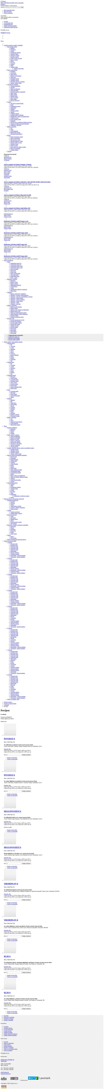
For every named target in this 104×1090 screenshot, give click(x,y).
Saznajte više (7, 749)
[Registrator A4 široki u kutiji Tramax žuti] (8, 240)
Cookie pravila (7, 1031)
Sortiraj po (3, 717)
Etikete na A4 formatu (14, 338)
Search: (2, 7)
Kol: (5, 754)
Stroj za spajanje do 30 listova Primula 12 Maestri (17, 164)
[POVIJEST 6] (10, 735)
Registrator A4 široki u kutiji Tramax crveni (16, 221)
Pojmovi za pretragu (9, 1017)
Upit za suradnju (8, 1050)
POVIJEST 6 (9, 739)
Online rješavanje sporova (10, 1034)
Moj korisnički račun (9, 10)
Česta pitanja (7, 1044)
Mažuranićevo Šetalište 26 (7, 1059)
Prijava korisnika (8, 13)
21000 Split (4, 1061)
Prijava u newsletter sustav (10, 1049)
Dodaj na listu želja (12, 757)
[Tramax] (3, 1)
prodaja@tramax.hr (6, 1073)
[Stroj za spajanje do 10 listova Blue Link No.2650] (8, 190)
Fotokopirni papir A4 (13, 336)
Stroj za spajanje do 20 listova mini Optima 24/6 (17, 208)
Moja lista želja (8, 11)
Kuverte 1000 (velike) (14, 339)
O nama (6, 21)
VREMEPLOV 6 (11, 884)
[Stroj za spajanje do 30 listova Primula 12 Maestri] (8, 160)
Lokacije (6, 1026)
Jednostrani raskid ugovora (11, 27)
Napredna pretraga (8, 1018)
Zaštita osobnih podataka (10, 25)
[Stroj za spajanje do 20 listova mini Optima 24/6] (8, 203)
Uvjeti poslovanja (8, 23)
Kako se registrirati (9, 1043)
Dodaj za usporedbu (12, 759)
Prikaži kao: (4, 721)
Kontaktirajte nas (8, 24)
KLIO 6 (7, 956)
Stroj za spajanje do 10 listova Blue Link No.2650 (17, 195)
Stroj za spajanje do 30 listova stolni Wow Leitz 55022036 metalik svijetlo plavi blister (27, 182)
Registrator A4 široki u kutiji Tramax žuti (15, 244)
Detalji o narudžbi (8, 1020)
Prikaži (2, 718)
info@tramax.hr (5, 1072)
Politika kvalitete (8, 1032)
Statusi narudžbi (8, 1046)
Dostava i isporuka (8, 1047)
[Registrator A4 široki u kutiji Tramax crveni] (8, 216)
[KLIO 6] (10, 953)
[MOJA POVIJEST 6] (10, 808)
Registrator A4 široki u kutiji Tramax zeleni (16, 232)
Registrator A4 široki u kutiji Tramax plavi (15, 256)
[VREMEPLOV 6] (10, 880)
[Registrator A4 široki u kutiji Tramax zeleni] (8, 228)
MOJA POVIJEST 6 (12, 811)
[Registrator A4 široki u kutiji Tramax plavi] (8, 251)
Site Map (6, 1015)
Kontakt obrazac (8, 1028)
